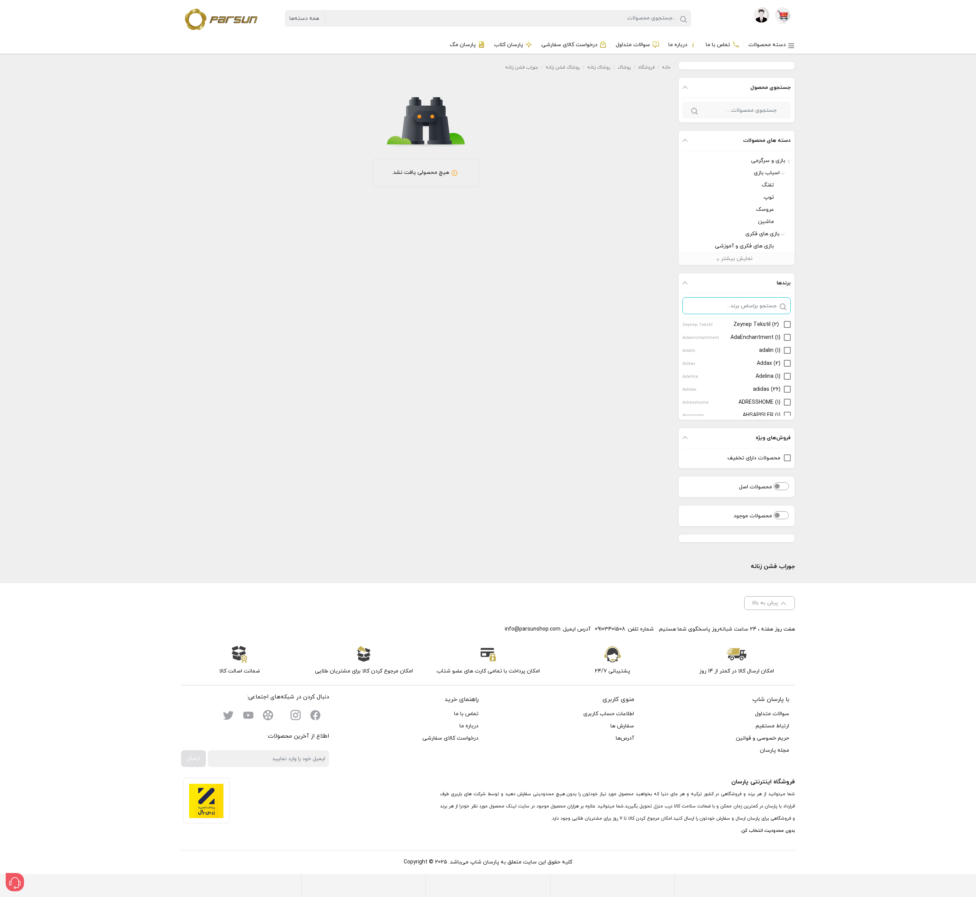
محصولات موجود (754, 516)
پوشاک (624, 67)
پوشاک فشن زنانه (563, 67)
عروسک (765, 209)
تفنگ (768, 185)
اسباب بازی (767, 173)
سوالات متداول (772, 713)
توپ (769, 197)
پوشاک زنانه (598, 67)
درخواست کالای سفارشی (450, 738)
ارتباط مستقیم (772, 726)
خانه (666, 67)
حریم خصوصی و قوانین (762, 738)
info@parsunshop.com (532, 629)
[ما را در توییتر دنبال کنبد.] (228, 717)
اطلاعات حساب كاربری (608, 713)
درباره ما (468, 726)
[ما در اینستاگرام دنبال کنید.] (295, 717)
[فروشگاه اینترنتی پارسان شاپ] (220, 18)
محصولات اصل (756, 487)
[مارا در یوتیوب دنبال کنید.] (248, 717)
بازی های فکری (762, 233)
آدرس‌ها (625, 738)
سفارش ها (622, 726)
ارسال (193, 758)
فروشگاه (646, 67)
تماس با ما (466, 713)
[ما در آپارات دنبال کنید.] (268, 717)
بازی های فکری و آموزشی (744, 246)
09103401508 (610, 629)
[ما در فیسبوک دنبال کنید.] (315, 717)
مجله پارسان (774, 750)
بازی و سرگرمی (768, 160)
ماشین (766, 221)
